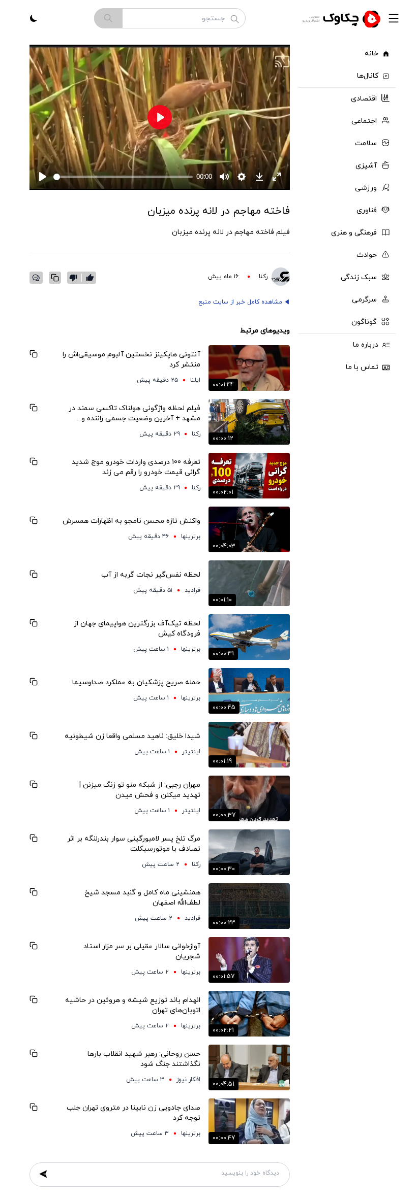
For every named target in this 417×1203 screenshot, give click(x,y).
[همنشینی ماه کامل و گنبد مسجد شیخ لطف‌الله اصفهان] (249, 906)
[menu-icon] (393, 18)
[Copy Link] (55, 278)
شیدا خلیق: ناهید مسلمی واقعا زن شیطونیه (132, 736)
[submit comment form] (43, 1174)
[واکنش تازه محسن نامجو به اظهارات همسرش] (249, 529)
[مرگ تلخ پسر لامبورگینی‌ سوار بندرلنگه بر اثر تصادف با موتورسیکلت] (249, 852)
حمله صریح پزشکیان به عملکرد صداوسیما (136, 682)
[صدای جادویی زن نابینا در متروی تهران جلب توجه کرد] (249, 1121)
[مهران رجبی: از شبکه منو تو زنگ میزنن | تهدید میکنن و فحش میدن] (249, 798)
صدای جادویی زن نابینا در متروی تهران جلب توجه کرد (133, 1113)
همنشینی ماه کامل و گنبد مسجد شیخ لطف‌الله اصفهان (142, 898)
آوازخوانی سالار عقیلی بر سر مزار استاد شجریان (141, 951)
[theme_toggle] (33, 18)
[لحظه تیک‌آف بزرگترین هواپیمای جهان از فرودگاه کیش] (249, 637)
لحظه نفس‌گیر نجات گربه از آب (150, 575)
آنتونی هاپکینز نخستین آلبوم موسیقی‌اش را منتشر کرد (131, 360)
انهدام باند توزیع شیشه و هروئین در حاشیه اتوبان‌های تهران (132, 1005)
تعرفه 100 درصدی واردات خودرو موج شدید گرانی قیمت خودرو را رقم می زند (136, 467)
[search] (108, 18)
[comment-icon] (36, 278)
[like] (90, 278)
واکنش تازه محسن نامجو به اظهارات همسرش (131, 521)
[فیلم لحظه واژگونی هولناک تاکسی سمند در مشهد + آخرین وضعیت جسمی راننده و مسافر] (249, 422)
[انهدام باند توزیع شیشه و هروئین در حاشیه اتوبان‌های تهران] (249, 1014)
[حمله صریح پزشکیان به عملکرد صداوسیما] (249, 691)
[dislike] (75, 278)
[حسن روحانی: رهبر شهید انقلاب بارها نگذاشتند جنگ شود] (249, 1067)
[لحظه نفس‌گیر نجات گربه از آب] (249, 583)
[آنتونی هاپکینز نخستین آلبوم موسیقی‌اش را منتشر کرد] (249, 368)
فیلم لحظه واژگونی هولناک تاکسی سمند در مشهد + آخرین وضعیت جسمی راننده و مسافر (134, 414)
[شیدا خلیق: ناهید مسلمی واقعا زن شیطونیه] (249, 744)
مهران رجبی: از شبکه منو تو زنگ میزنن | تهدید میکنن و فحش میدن (139, 790)
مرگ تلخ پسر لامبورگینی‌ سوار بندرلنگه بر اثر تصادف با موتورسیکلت (133, 844)
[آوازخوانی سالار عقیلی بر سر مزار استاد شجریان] (249, 960)
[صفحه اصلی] (342, 18)
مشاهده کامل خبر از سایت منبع (240, 302)
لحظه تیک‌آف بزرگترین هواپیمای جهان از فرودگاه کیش (137, 629)
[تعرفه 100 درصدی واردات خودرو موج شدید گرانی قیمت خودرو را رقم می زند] (249, 475)
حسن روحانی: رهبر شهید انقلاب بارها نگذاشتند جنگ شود (143, 1059)
